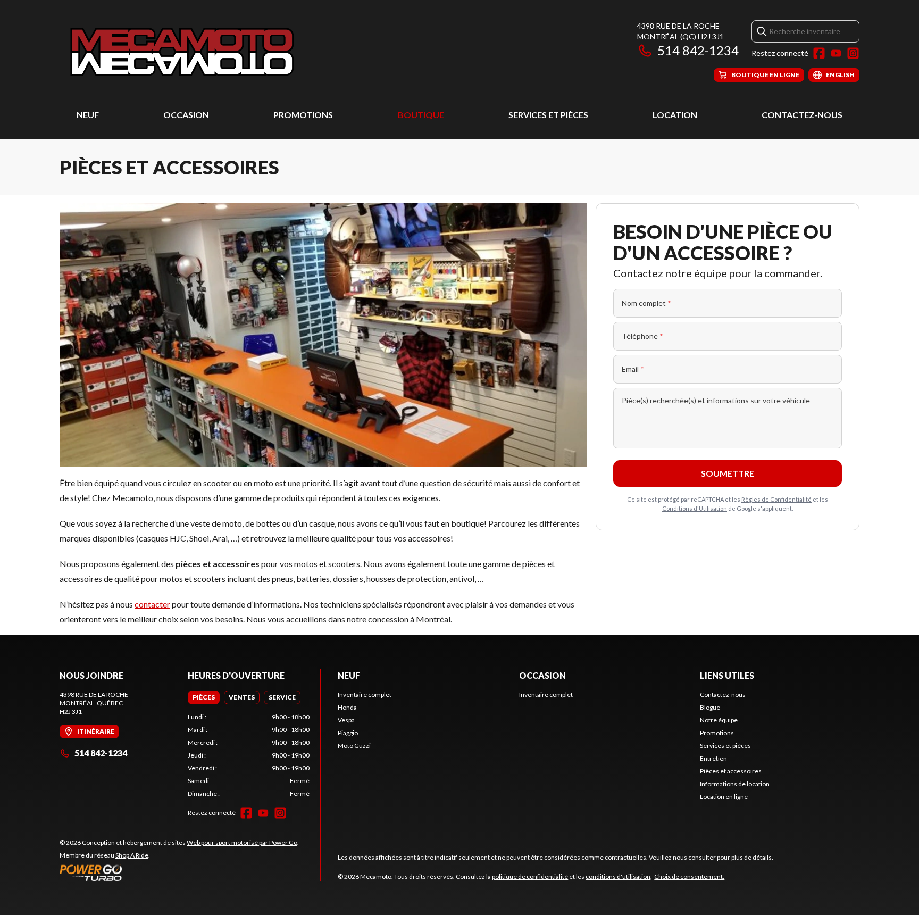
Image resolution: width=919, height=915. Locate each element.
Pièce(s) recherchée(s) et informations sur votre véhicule (716, 400)
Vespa (346, 720)
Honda (347, 707)
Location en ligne (724, 797)
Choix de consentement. (689, 876)
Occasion (186, 115)
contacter (152, 604)
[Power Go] (179, 872)
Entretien (713, 758)
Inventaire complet (364, 694)
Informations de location (735, 784)
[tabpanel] (249, 755)
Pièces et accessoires (731, 771)
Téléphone (642, 335)
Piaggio (348, 733)
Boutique (421, 115)
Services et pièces (548, 115)
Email (633, 368)
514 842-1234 (698, 50)
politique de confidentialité (530, 876)
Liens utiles (727, 675)
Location (675, 115)
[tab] (204, 697)
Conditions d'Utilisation (694, 508)
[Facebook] (819, 53)
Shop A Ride (131, 855)
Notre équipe (719, 720)
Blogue (710, 707)
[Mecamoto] (183, 51)
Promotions (303, 115)
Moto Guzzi (354, 746)
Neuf (88, 115)
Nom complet (646, 302)
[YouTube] (836, 53)
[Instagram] (853, 53)
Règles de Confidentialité (776, 499)
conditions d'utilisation (618, 876)
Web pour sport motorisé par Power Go (242, 842)
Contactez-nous (802, 115)
